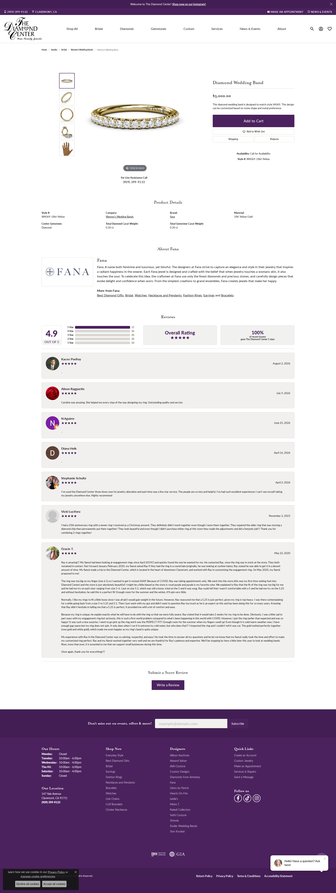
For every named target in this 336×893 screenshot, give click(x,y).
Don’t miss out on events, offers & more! (120, 723)
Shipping (233, 139)
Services (217, 29)
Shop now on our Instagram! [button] (189, 4)
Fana (172, 216)
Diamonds (127, 29)
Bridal (99, 29)
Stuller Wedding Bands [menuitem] (183, 826)
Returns (274, 139)
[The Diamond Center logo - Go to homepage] (23, 29)
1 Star (70, 342)
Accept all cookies (54, 883)
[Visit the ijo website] (158, 854)
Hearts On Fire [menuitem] (179, 793)
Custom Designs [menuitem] (179, 771)
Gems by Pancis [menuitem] (179, 788)
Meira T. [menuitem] (174, 804)
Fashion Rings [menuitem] (114, 777)
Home (44, 49)
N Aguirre (67, 418)
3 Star (70, 335)
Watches (141, 295)
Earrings (208, 295)
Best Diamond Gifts (110, 295)
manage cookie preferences (38, 876)
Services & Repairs (245, 771)
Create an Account (245, 755)
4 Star (70, 331)
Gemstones (158, 29)
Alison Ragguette (73, 389)
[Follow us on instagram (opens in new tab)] (257, 798)
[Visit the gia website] (177, 854)
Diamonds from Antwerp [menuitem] (185, 777)
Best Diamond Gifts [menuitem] (117, 761)
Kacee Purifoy (71, 359)
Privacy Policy (224, 876)
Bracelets (227, 295)
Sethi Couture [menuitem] (178, 815)
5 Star (70, 327)
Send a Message (243, 777)
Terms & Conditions (248, 876)
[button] (312, 29)
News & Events (250, 29)
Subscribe (237, 723)
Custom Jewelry (243, 761)
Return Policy (204, 876)
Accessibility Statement (278, 876)
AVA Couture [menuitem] (177, 766)
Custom (189, 29)
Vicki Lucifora (70, 511)
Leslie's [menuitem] (174, 799)
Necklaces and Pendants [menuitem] (120, 782)
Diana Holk (69, 448)
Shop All (72, 29)
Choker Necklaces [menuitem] (116, 809)
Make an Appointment (247, 766)
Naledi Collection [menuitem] (180, 809)
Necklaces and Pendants (165, 295)
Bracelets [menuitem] (111, 788)
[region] (135, 114)
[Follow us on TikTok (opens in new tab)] (247, 798)
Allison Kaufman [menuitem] (179, 755)
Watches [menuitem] (111, 793)
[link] (16, 11)
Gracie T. (67, 548)
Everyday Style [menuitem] (114, 755)
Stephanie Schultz (73, 478)
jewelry (54, 49)
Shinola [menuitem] (174, 820)
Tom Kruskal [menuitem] (177, 831)
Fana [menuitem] (173, 782)
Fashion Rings (192, 295)
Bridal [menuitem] (109, 766)
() (133, 327)
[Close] (331, 4)
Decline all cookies (27, 883)
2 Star (70, 339)
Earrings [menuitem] (110, 771)
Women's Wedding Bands (82, 49)
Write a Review (168, 685)
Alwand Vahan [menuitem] (178, 761)
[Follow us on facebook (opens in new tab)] (238, 798)
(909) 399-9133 (134, 182)
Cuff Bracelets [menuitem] (114, 804)
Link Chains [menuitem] (112, 799)
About (281, 29)
